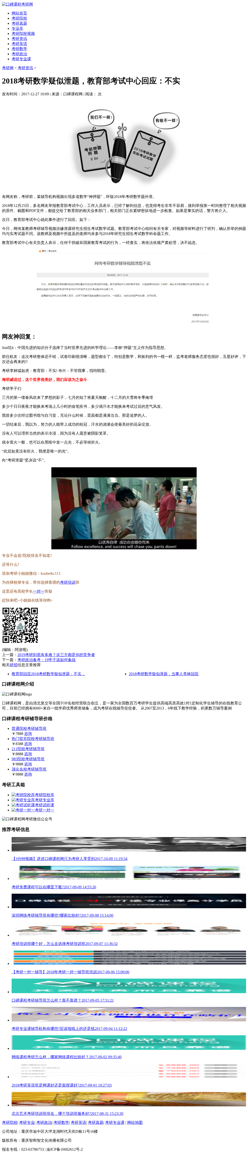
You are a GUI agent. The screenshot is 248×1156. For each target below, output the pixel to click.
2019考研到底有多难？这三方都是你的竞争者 (56, 655)
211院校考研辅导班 (28, 749)
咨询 (28, 734)
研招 (13, 665)
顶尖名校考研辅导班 (29, 769)
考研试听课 (44, 805)
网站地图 (135, 1122)
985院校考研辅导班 (28, 759)
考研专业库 (44, 800)
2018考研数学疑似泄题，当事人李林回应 (164, 674)
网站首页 (19, 13)
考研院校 (19, 18)
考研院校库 (44, 795)
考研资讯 (19, 39)
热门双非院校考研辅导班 (33, 739)
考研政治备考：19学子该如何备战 (46, 660)
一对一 (39, 591)
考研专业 (27, 1122)
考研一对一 (44, 810)
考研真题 (19, 23)
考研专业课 (21, 59)
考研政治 (19, 54)
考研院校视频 (23, 33)
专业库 (17, 28)
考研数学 (19, 49)
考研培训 (68, 582)
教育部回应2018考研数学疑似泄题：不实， (48, 674)
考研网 (8, 68)
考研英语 (19, 44)
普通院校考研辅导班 (29, 728)
